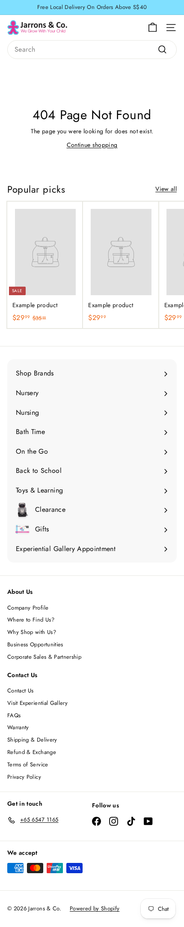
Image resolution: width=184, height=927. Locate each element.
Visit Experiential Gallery (37, 703)
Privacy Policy (24, 777)
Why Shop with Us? (31, 632)
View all (166, 189)
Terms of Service (27, 764)
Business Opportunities (35, 644)
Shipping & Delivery (32, 740)
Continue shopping (92, 145)
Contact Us (20, 690)
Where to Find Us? (30, 620)
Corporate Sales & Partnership (44, 657)
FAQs (14, 715)
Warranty (18, 727)
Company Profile (27, 608)
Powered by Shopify (94, 908)
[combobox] (92, 49)
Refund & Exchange (31, 752)
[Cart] (152, 27)
